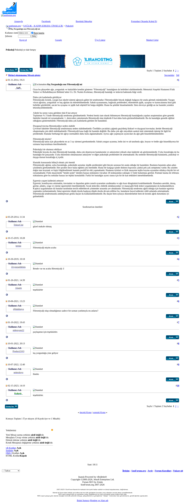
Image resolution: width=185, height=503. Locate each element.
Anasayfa (18, 21)
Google (58, 40)
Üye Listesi (100, 40)
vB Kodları (11, 448)
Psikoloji (69, 26)
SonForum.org (138, 471)
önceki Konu (85, 412)
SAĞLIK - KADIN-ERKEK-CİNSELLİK (43, 26)
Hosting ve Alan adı (99, 500)
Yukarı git (178, 471)
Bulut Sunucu (83, 500)
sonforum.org (15, 26)
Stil (177, 75)
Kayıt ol (23, 40)
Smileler (9, 450)
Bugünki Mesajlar (84, 21)
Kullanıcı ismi (11, 33)
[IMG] (9, 453)
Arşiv (150, 471)
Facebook (46, 21)
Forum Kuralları (163, 471)
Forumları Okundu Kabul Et (144, 21)
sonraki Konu (99, 412)
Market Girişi (152, 40)
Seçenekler (169, 75)
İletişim (126, 471)
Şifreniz (8, 36)
